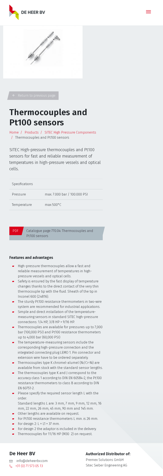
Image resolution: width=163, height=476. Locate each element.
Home (14, 132)
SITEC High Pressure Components (70, 132)
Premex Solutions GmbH (105, 460)
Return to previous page (36, 96)
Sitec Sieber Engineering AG (106, 465)
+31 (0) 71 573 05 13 (29, 466)
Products (32, 132)
